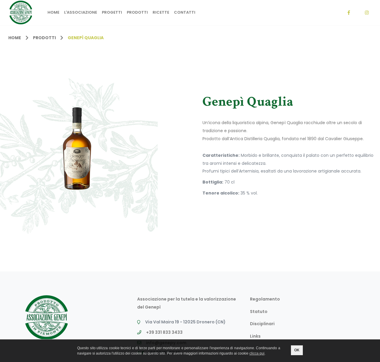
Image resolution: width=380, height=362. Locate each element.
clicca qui (257, 353)
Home (53, 12)
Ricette (161, 12)
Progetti (112, 12)
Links (255, 336)
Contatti (184, 12)
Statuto (258, 311)
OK (297, 350)
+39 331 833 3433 (164, 332)
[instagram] (366, 12)
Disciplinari (262, 324)
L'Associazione (80, 12)
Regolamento (265, 299)
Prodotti (137, 12)
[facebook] (348, 12)
